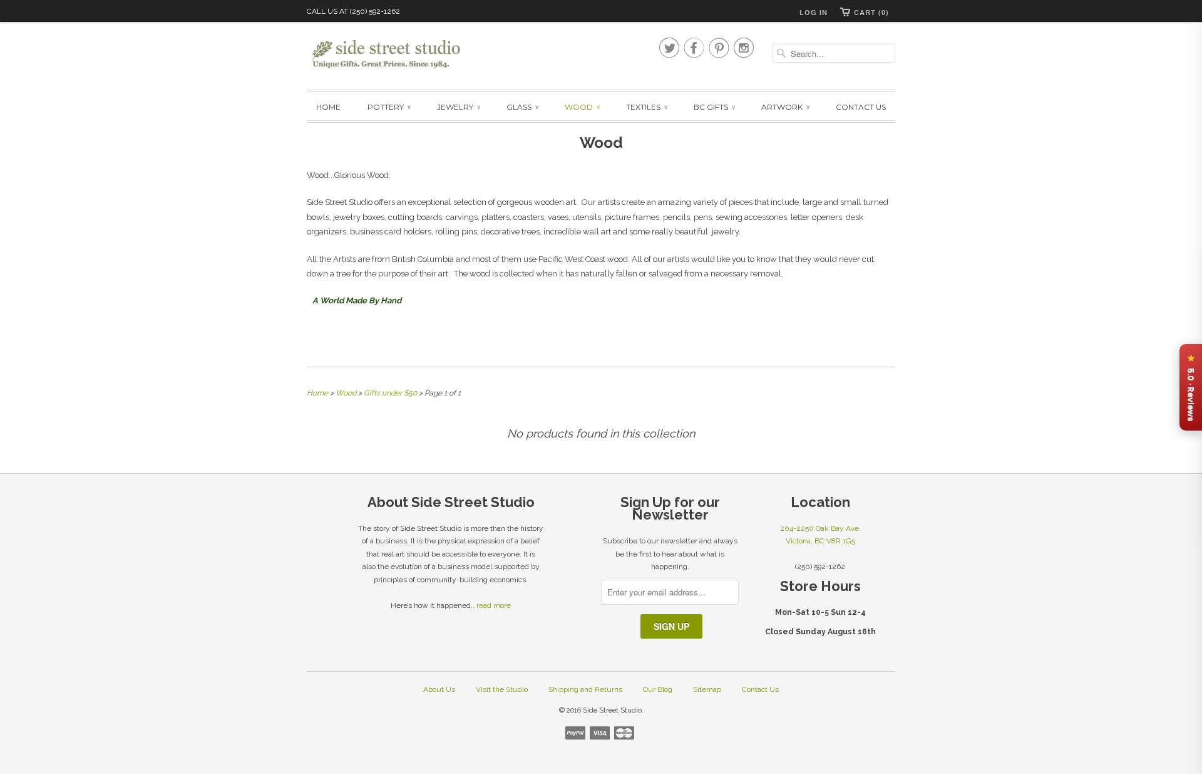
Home (328, 107)
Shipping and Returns (585, 689)
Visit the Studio (502, 689)
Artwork (785, 107)
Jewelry (458, 107)
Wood (582, 107)
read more (493, 605)
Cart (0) (871, 12)
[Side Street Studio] (394, 54)
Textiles (646, 107)
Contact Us (861, 107)
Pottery (388, 107)
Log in (813, 12)
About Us (439, 689)
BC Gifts (714, 107)
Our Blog (657, 689)
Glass (522, 107)
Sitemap (707, 689)
